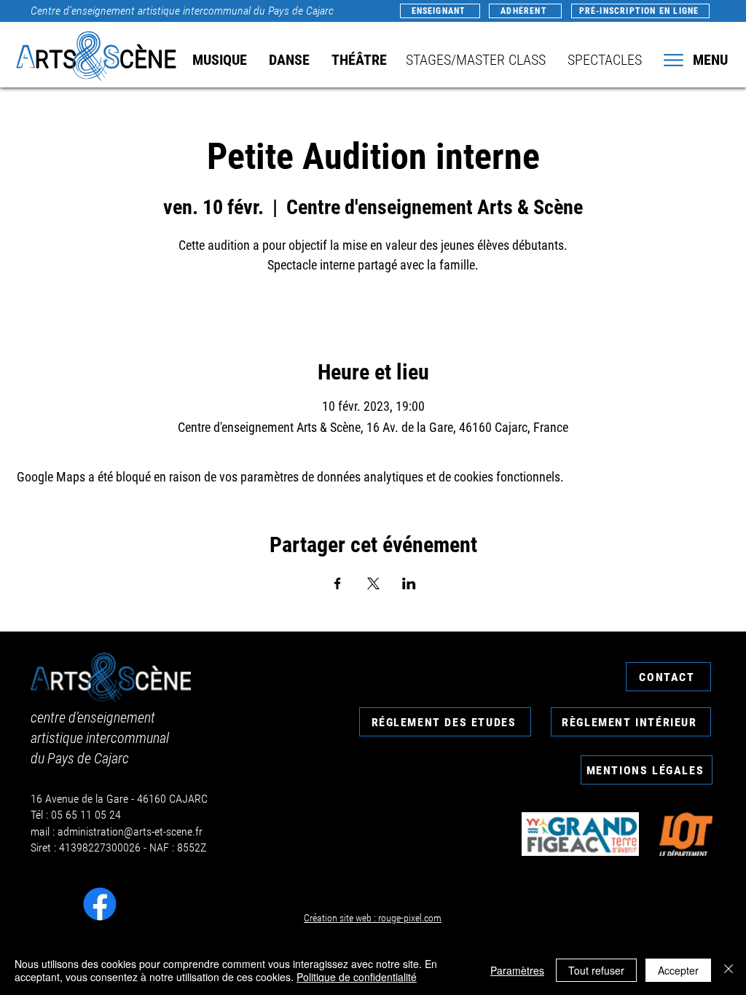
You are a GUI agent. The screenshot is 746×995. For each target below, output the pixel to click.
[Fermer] (728, 970)
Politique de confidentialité (357, 977)
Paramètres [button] (517, 970)
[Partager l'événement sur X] (373, 583)
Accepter (678, 970)
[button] (694, 59)
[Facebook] (100, 904)
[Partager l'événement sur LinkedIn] (409, 583)
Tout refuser (596, 970)
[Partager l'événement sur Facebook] (338, 583)
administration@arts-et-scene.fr (130, 831)
